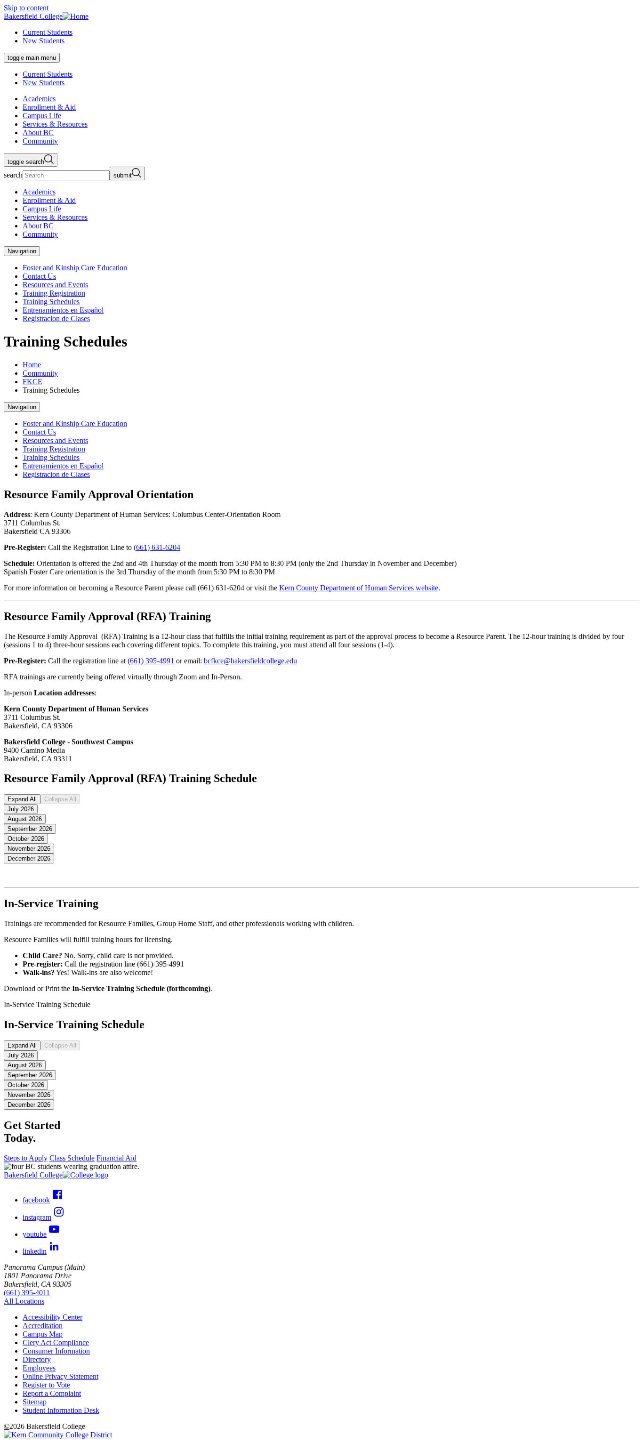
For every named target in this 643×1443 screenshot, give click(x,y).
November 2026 (29, 848)
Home (32, 365)
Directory (37, 1359)
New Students (43, 41)
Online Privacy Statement (60, 1376)
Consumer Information (56, 1351)
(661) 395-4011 (27, 1293)
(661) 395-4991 (151, 661)
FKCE (32, 382)
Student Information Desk (61, 1410)
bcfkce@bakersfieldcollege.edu (250, 661)
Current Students (47, 32)
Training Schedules (51, 302)
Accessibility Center (52, 1317)
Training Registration (54, 293)
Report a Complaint (52, 1393)
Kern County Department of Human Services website (358, 588)
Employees (39, 1368)
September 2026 (30, 828)
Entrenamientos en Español (63, 310)
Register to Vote (46, 1385)
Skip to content (26, 8)
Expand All (22, 799)
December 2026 (29, 858)
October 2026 (26, 838)
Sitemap (35, 1402)
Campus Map (43, 1334)
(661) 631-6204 (157, 547)
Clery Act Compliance (56, 1342)
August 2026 (25, 818)
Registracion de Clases (56, 318)
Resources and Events (55, 285)
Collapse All (60, 799)
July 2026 (21, 809)
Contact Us (39, 276)
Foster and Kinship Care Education (75, 268)
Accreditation (43, 1326)
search (13, 175)
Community (40, 373)
